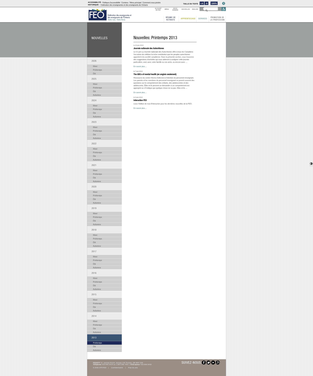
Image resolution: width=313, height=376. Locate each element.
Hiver (95, 66)
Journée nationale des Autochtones (149, 48)
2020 (94, 186)
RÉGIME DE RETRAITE (171, 18)
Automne (97, 95)
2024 (94, 100)
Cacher (223, 3)
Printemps (97, 70)
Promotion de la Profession (217, 18)
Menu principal (135, 2)
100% (214, 3)
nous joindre (175, 9)
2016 (94, 272)
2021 (94, 165)
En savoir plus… (140, 66)
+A (201, 3)
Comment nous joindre (152, 2)
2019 (94, 208)
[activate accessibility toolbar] (224, 9)
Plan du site (133, 368)
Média (167, 9)
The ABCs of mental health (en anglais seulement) (155, 74)
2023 (94, 121)
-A (206, 3)
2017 (94, 251)
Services (202, 18)
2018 (94, 229)
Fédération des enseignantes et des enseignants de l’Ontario (124, 5)
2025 (94, 78)
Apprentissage (188, 18)
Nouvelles (186, 9)
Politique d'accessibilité (111, 2)
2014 (94, 316)
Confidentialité (117, 368)
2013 (94, 337)
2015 (94, 294)
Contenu (125, 2)
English (195, 9)
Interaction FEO (140, 100)
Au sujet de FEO (158, 9)
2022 (94, 143)
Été (94, 73)
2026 (94, 60)
